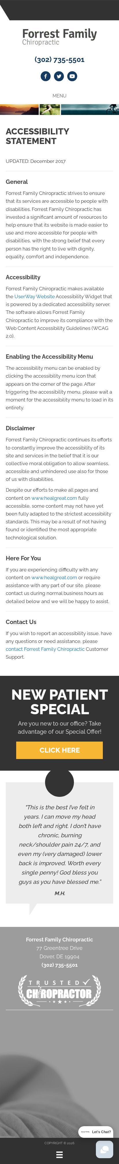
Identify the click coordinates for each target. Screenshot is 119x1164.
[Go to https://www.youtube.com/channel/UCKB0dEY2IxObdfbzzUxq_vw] (72, 77)
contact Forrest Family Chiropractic (45, 649)
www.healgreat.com (54, 498)
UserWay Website (34, 296)
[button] (59, 750)
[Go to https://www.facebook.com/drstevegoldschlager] (45, 77)
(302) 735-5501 (59, 59)
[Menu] (59, 1155)
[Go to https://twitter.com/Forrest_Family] (59, 77)
